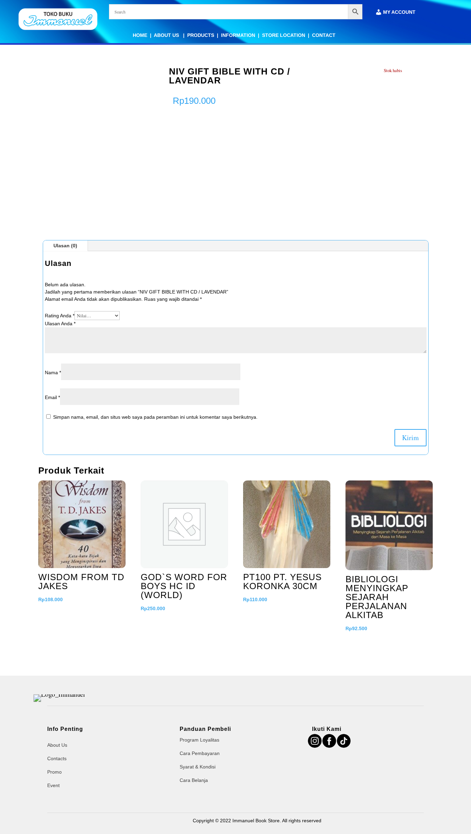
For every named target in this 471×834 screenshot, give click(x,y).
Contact (323, 35)
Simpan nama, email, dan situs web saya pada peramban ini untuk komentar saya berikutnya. (155, 417)
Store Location (283, 35)
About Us (167, 35)
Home (140, 35)
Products (200, 35)
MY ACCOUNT (399, 12)
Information (238, 35)
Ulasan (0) (65, 245)
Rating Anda (59, 315)
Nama (53, 372)
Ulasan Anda (60, 323)
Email (52, 397)
